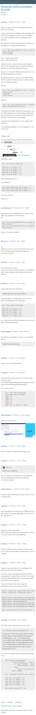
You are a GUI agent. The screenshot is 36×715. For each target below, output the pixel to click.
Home (3, 702)
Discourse (12, 710)
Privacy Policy (17, 706)
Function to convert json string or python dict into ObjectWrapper (18, 630)
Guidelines (18, 702)
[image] (18, 430)
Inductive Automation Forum (10, 2)
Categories (10, 702)
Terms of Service (6, 706)
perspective (4, 14)
